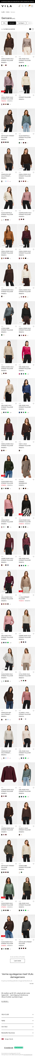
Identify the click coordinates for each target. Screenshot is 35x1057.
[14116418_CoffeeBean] (2, 65)
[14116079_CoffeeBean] (19, 451)
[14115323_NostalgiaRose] (21, 681)
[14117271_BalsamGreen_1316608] (19, 143)
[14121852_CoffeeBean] (8, 604)
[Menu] (32, 6)
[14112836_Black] (8, 104)
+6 (10, 488)
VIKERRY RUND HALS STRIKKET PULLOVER (7, 559)
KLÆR (2, 12)
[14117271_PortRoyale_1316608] (23, 143)
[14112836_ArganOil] (6, 104)
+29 (28, 66)
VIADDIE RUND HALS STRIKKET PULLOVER (7, 290)
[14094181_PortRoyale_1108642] (4, 142)
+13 (10, 527)
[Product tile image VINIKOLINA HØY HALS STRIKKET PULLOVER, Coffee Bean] (8, 697)
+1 (27, 143)
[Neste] (1, 45)
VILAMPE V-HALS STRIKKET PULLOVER (25, 713)
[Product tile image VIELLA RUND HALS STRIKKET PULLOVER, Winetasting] (8, 581)
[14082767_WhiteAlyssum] (6, 527)
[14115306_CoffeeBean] (6, 565)
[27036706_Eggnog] (21, 489)
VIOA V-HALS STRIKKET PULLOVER (25, 444)
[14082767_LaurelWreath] (4, 527)
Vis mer (32, 983)
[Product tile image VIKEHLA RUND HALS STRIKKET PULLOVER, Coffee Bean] (8, 43)
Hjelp (3, 1020)
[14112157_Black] (8, 489)
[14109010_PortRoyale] (21, 219)
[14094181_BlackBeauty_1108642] (6, 142)
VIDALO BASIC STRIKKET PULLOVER (7, 521)
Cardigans (21, 23)
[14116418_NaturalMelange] (4, 65)
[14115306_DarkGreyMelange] (8, 565)
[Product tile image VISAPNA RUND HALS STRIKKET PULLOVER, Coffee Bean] (8, 812)
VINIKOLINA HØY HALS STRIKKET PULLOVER (6, 176)
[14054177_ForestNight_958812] (19, 910)
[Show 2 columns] (30, 29)
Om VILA (4, 1027)
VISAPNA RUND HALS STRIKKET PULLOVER (25, 213)
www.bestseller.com (28, 1054)
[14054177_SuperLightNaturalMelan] (19, 758)
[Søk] (22, 6)
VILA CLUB (5, 1014)
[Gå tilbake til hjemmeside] (6, 6)
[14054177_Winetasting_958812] (19, 566)
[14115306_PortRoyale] (2, 565)
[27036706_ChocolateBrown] (26, 489)
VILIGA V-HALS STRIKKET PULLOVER (25, 829)
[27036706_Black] (23, 489)
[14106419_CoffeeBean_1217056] (2, 720)
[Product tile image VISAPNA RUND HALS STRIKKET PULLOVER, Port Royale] (8, 774)
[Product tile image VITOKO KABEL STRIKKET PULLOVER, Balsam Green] (8, 313)
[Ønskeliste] (25, 6)
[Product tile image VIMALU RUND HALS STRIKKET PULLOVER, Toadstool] (8, 82)
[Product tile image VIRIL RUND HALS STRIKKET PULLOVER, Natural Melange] (8, 390)
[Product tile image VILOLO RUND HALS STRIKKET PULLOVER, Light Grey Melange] (8, 658)
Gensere (11, 23)
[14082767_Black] (8, 527)
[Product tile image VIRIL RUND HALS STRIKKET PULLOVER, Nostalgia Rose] (8, 620)
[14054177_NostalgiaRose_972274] (2, 643)
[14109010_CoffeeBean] (23, 219)
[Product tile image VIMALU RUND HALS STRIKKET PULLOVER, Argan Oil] (8, 236)
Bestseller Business (8, 1033)
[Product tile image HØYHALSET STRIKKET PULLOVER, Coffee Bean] (8, 120)
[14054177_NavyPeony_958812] (19, 413)
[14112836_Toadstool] (2, 104)
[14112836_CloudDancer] (19, 297)
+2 (10, 104)
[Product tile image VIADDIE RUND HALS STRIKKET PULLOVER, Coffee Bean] (8, 274)
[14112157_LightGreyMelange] (2, 681)
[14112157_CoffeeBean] (6, 489)
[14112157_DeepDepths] (2, 489)
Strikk (7, 12)
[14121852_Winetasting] (2, 604)
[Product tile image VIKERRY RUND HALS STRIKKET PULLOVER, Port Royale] (8, 543)
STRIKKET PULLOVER (25, 97)
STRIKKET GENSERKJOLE (23, 482)
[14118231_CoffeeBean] (2, 296)
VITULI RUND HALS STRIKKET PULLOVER (25, 675)
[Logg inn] (19, 6)
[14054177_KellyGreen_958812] (26, 66)
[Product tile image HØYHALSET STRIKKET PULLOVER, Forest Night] (8, 850)
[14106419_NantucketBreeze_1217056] (6, 181)
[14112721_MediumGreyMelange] (26, 719)
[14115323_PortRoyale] (26, 681)
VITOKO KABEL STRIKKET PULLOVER (7, 329)
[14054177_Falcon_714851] (19, 66)
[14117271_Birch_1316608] (2, 220)
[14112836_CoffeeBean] (19, 181)
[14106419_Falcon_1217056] (2, 181)
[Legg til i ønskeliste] (16, 57)
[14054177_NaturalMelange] (2, 413)
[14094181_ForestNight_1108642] (8, 142)
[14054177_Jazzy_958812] (19, 374)
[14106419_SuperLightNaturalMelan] (4, 181)
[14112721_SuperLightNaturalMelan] (23, 719)
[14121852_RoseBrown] (6, 604)
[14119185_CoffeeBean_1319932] (19, 835)
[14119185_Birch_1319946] (21, 835)
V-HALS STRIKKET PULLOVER (24, 598)
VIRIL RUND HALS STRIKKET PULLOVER (25, 59)
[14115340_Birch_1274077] (4, 335)
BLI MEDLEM (4, 1001)
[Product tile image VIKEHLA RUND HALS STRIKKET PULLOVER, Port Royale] (8, 428)
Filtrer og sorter (9, 29)
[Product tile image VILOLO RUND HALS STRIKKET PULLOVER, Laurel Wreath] (8, 887)
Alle (4, 23)
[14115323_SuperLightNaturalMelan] (19, 681)
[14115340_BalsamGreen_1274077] (2, 335)
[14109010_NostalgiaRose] (19, 219)
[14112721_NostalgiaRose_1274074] (19, 719)
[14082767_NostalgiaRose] (2, 527)
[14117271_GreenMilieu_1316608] (21, 143)
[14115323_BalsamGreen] (23, 681)
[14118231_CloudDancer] (4, 296)
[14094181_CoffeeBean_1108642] (2, 142)
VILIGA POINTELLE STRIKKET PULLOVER (25, 136)
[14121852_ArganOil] (4, 604)
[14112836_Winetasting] (4, 104)
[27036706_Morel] (19, 489)
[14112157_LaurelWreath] (4, 489)
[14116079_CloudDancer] (21, 451)
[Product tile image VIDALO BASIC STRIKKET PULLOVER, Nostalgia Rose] (8, 504)
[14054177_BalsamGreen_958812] (19, 797)
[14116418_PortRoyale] (6, 65)
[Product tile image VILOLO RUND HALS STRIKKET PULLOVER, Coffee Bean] (8, 926)
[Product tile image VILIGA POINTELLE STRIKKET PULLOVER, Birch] (8, 197)
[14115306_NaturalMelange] (4, 565)
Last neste (17, 961)
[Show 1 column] (33, 29)
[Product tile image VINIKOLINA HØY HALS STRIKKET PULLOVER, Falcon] (8, 159)
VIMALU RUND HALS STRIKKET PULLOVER (7, 98)
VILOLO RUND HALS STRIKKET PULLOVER (7, 482)
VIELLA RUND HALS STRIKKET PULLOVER (7, 598)
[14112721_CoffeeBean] (21, 719)
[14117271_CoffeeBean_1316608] (26, 143)
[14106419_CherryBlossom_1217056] (8, 181)
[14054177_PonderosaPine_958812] (21, 66)
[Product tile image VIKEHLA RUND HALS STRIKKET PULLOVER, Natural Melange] (8, 351)
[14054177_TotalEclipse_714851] (23, 66)
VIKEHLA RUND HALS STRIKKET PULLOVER (7, 59)
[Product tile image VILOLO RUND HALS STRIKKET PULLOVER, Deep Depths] (8, 466)
